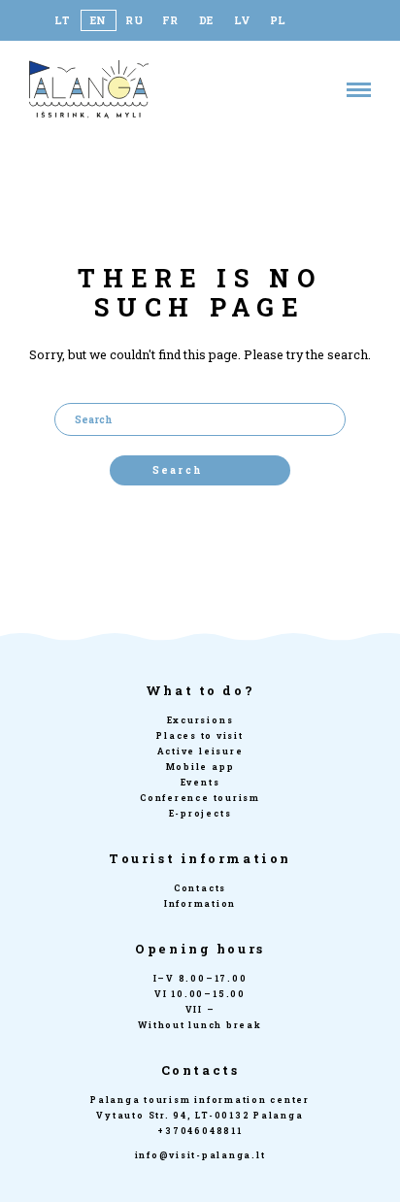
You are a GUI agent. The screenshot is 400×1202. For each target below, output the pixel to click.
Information (200, 903)
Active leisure (200, 751)
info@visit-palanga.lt (200, 1155)
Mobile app (200, 766)
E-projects (200, 813)
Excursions (200, 720)
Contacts (200, 888)
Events (200, 782)
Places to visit (199, 735)
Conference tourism (200, 797)
